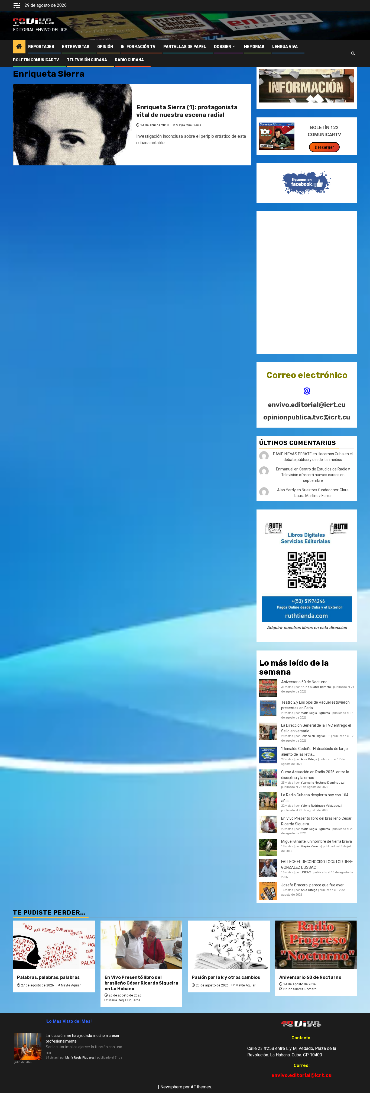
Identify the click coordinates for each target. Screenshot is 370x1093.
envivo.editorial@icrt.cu (307, 405)
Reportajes (41, 46)
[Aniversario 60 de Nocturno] (316, 945)
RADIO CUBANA (129, 60)
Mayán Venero (310, 846)
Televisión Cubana (87, 60)
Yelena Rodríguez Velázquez (320, 805)
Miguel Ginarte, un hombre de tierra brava (316, 841)
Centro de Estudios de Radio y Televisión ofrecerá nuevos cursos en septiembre (315, 475)
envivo (16, 25)
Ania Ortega (309, 759)
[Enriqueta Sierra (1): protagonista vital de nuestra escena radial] (72, 124)
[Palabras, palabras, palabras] (54, 945)
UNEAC (306, 872)
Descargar (324, 147)
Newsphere (171, 1086)
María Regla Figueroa (315, 713)
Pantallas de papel (184, 46)
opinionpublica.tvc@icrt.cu (306, 417)
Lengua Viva (285, 46)
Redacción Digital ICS (315, 736)
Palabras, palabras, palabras (48, 977)
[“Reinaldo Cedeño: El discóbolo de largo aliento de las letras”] (268, 755)
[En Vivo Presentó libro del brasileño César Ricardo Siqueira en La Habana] (268, 824)
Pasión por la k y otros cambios (226, 977)
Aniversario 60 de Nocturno (304, 682)
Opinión (105, 46)
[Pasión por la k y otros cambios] (229, 945)
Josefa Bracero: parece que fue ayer (312, 885)
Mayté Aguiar (71, 985)
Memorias (254, 46)
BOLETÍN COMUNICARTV (36, 60)
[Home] (19, 47)
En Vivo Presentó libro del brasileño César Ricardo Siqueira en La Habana (141, 983)
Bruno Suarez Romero (316, 687)
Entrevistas (75, 46)
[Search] (353, 53)
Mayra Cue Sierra (188, 125)
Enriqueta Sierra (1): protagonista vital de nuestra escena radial (186, 111)
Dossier (222, 46)
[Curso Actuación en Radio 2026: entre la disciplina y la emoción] (268, 778)
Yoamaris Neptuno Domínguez (322, 782)
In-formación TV (138, 46)
